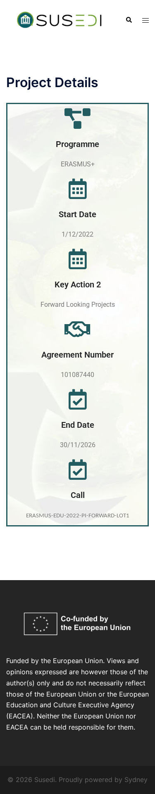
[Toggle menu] (145, 20)
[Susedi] (59, 19)
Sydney (136, 779)
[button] (128, 20)
